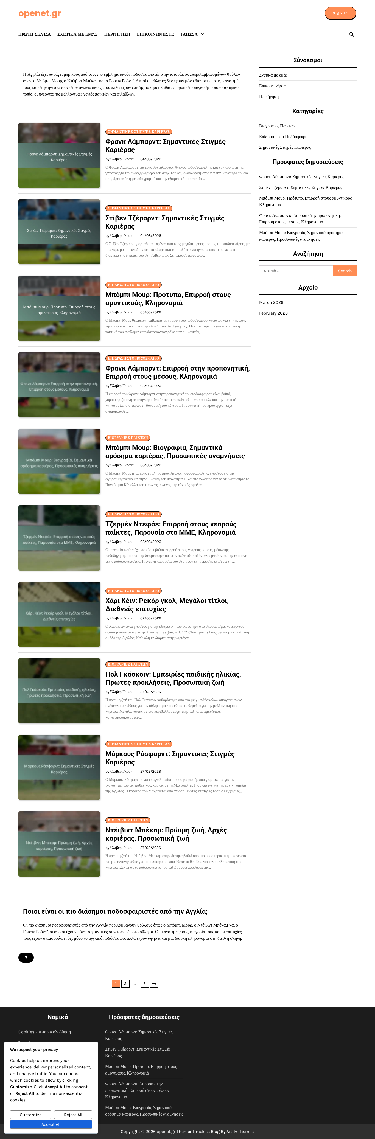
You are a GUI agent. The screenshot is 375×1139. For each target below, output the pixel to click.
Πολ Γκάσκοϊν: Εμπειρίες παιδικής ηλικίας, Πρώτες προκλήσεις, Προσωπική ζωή (173, 678)
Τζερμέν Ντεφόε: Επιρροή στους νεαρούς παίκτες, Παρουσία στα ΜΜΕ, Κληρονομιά (171, 528)
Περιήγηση (117, 34)
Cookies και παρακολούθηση (44, 1031)
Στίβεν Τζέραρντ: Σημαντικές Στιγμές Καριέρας (300, 187)
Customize (30, 1114)
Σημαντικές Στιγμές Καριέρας (139, 132)
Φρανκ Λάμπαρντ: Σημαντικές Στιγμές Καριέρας (301, 176)
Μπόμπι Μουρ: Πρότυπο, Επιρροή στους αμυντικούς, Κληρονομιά (168, 299)
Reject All (73, 1114)
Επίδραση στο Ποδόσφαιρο (133, 285)
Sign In (340, 13)
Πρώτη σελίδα (34, 34)
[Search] (352, 34)
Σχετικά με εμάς (77, 34)
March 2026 (271, 302)
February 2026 (273, 313)
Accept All (50, 1124)
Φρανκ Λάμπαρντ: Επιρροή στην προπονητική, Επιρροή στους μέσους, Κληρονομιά (177, 372)
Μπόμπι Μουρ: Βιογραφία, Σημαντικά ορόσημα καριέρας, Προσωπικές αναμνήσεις (175, 452)
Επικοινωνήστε (155, 34)
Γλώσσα (189, 34)
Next (154, 984)
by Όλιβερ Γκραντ (119, 159)
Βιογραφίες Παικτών (128, 438)
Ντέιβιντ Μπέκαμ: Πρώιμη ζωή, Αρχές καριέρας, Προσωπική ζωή (166, 834)
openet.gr (39, 13)
